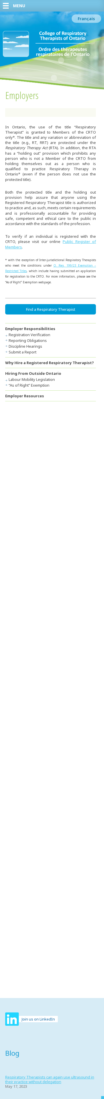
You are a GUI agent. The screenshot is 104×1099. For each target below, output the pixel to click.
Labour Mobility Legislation (32, 379)
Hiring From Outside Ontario (33, 373)
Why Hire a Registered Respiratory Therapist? (49, 362)
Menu (19, 5)
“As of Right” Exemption (29, 385)
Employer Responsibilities (30, 328)
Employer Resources (24, 395)
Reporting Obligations (28, 340)
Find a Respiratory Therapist (50, 309)
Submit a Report (22, 352)
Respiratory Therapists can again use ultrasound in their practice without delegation (49, 1079)
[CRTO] (46, 56)
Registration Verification (29, 334)
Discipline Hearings (25, 346)
